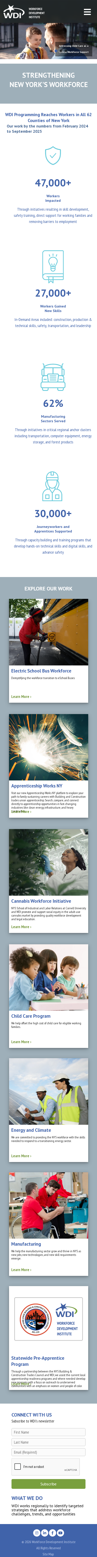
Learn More (21, 696)
